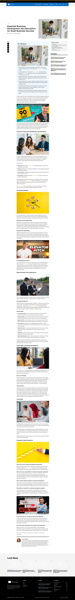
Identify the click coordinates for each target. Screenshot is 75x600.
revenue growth (28, 468)
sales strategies (35, 175)
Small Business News (53, 56)
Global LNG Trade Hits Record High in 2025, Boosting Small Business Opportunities (58, 58)
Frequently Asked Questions (56, 50)
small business (20, 186)
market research (35, 71)
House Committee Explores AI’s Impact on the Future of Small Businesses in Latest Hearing (58, 74)
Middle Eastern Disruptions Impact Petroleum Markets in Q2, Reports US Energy (58, 62)
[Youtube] (67, 1)
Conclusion (53, 49)
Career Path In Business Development (57, 48)
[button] (66, 4)
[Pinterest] (8, 47)
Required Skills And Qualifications (56, 47)
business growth (28, 180)
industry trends (30, 165)
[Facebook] (61, 1)
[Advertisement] (37, 13)
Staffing (8, 23)
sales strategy (25, 73)
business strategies (33, 306)
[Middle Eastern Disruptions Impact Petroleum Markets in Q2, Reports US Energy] (30, 564)
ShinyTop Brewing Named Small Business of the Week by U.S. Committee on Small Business (59, 65)
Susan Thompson (18, 33)
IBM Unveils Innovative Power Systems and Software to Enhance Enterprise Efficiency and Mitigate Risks (58, 69)
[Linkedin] (63, 1)
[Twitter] (65, 1)
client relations (39, 68)
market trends (26, 264)
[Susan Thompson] (19, 542)
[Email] (8, 52)
